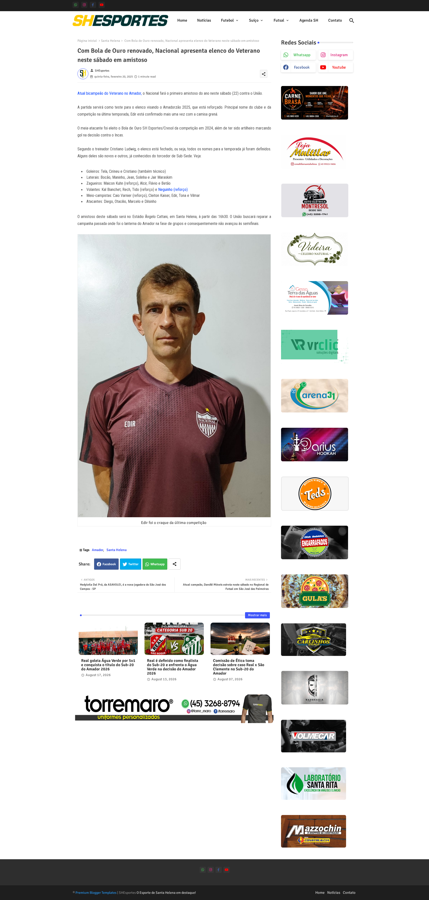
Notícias (204, 20)
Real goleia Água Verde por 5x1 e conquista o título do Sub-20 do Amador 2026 (108, 665)
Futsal (279, 20)
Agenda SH (308, 20)
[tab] (182, 20)
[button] (352, 21)
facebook (302, 67)
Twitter (133, 564)
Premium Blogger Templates (95, 893)
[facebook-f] (93, 5)
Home (182, 20)
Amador (97, 550)
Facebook (109, 564)
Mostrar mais (257, 615)
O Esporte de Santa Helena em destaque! (166, 893)
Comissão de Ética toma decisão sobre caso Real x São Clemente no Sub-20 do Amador (238, 667)
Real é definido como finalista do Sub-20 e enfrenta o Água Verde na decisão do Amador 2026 (172, 667)
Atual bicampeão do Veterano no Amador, (109, 93)
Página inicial (87, 41)
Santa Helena (110, 41)
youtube (339, 67)
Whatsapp (157, 564)
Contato (335, 20)
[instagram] (84, 5)
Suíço (253, 20)
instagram (339, 54)
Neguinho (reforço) (173, 189)
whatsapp (301, 54)
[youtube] (102, 5)
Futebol (227, 20)
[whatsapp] (75, 5)
